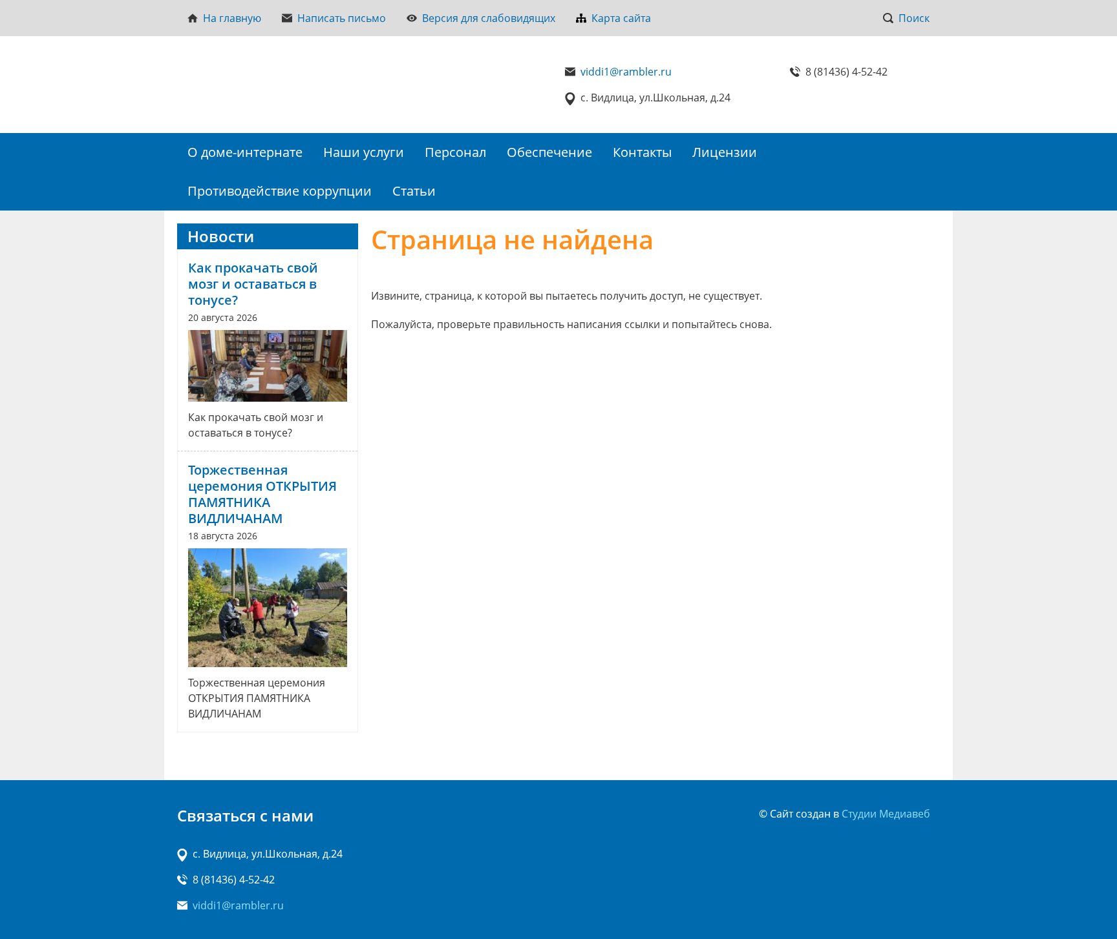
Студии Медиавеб (886, 814)
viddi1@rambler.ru (626, 72)
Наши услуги (363, 152)
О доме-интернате (245, 152)
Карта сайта (621, 18)
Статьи (414, 191)
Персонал (455, 152)
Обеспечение (549, 152)
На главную (232, 18)
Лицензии (724, 152)
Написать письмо (341, 18)
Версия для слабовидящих (488, 18)
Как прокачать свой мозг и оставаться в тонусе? (253, 284)
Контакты (642, 152)
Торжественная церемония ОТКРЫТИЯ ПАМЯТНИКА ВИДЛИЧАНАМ (262, 494)
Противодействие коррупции (279, 191)
